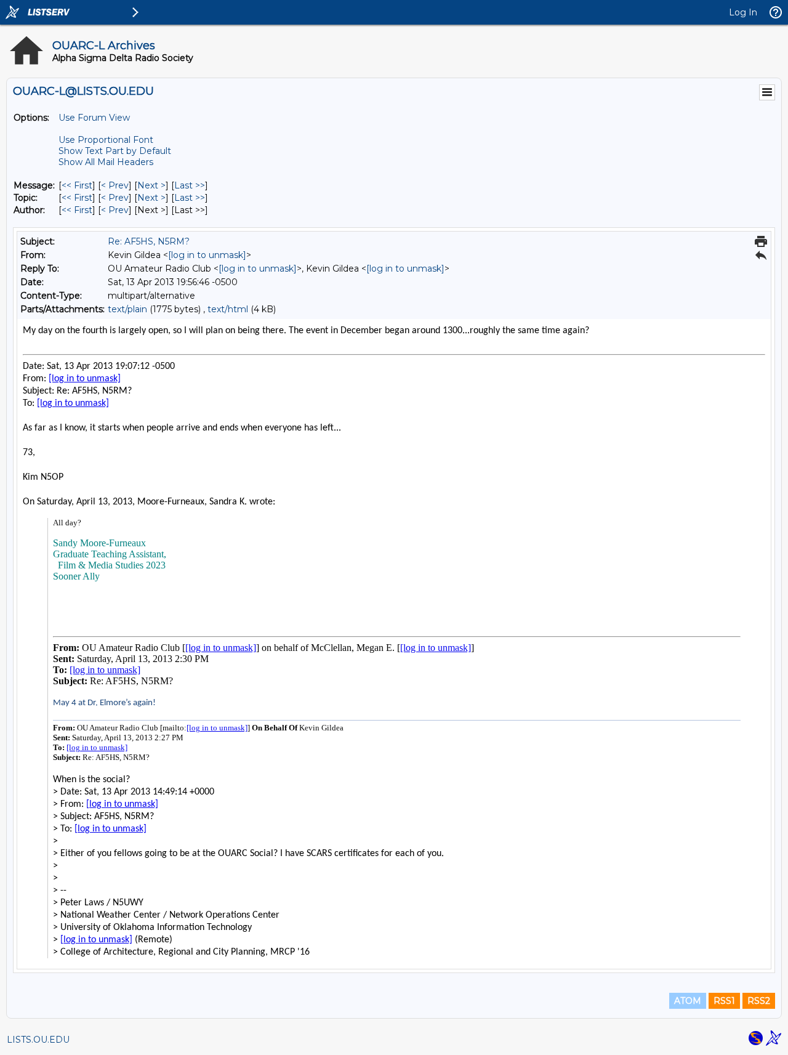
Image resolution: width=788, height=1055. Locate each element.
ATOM (687, 1000)
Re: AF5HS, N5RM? (149, 241)
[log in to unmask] (207, 255)
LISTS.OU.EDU (38, 1039)
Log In (743, 12)
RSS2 (758, 1000)
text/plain (127, 309)
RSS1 (724, 1000)
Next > (151, 185)
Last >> (189, 185)
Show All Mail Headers (105, 162)
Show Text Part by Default (114, 150)
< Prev (115, 185)
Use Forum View (94, 117)
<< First (77, 185)
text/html (227, 309)
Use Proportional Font (105, 139)
